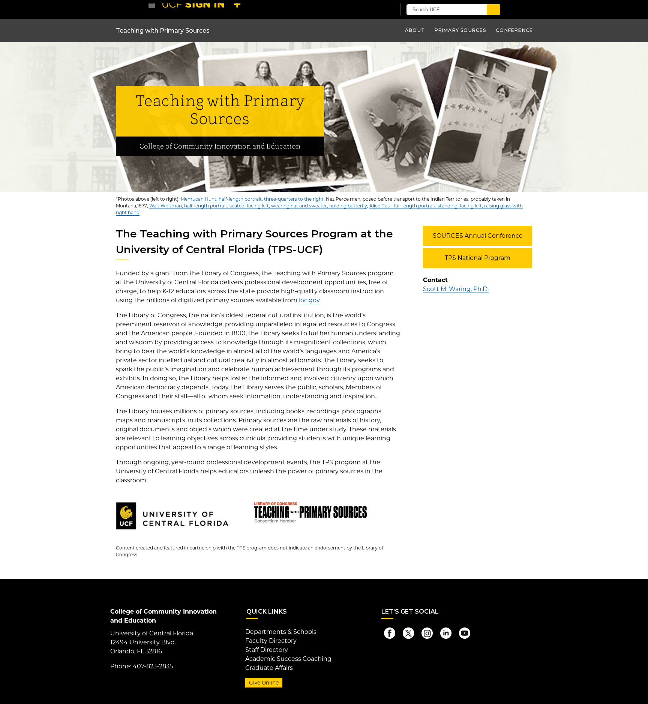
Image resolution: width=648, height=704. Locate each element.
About (415, 30)
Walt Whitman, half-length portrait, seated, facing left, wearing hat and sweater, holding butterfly (258, 206)
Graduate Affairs (269, 667)
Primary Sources (460, 30)
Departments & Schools (280, 631)
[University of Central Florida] (203, 9)
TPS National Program (477, 257)
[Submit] (493, 9)
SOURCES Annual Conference (478, 235)
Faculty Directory (271, 640)
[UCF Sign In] (371, 9)
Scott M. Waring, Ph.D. (456, 289)
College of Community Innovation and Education (220, 146)
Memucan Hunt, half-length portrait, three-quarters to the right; (253, 199)
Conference (514, 30)
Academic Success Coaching (288, 658)
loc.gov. (310, 300)
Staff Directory (266, 649)
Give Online (264, 683)
